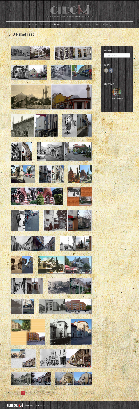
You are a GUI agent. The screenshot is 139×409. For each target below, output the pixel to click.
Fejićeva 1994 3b (22, 176)
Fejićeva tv (67, 223)
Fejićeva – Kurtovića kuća (29, 74)
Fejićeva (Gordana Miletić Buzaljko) (34, 128)
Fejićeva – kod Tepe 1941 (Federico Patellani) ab (25, 223)
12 (49, 393)
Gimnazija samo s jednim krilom (65, 308)
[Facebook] (116, 102)
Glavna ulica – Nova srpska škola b (73, 381)
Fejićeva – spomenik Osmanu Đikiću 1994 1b (80, 176)
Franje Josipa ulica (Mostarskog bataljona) (70, 288)
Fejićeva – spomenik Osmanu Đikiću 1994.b (36, 198)
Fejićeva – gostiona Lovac (64, 153)
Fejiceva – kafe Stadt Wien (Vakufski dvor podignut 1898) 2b (73, 55)
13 (53, 393)
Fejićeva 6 (75, 245)
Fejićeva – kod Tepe (77, 128)
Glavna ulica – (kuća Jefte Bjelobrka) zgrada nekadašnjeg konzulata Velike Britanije (70, 334)
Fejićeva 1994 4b (64, 266)
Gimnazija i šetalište (28, 334)
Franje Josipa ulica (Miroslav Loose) (22, 308)
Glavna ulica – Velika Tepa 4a (30, 381)
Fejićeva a (33, 245)
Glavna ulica (23, 360)
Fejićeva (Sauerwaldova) (51, 99)
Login (110, 25)
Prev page (81, 393)
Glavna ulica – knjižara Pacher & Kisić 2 (65, 360)
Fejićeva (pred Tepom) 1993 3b (71, 74)
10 (42, 393)
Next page (89, 393)
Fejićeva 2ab (22, 266)
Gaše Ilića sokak (27, 288)
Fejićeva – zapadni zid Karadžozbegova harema (79, 198)
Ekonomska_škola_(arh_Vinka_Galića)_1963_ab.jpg (30, 55)
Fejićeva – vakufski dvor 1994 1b (51, 176)
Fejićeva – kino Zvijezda (21, 153)
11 (45, 393)
